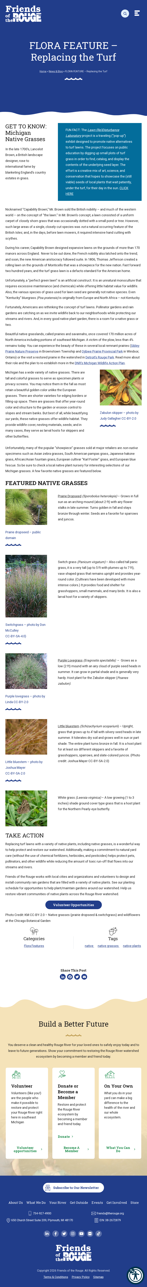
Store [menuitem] (135, 1202)
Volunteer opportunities (25, 1149)
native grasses (108, 946)
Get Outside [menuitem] (79, 1202)
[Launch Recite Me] (135, 1275)
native (89, 946)
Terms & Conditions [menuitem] (56, 1277)
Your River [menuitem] (57, 1202)
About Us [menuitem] (15, 1202)
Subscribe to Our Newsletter (76, 1188)
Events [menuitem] (97, 1202)
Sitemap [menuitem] (98, 1277)
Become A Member (72, 1149)
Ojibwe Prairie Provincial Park (102, 351)
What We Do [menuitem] (36, 1202)
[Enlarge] (137, 374)
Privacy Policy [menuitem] (81, 1277)
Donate (64, 1136)
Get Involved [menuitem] (116, 1202)
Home (43, 71)
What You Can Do (118, 1149)
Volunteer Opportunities (73, 905)
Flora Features (34, 946)
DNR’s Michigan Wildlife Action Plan (100, 363)
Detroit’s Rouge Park (100, 357)
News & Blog (56, 71)
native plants (132, 946)
